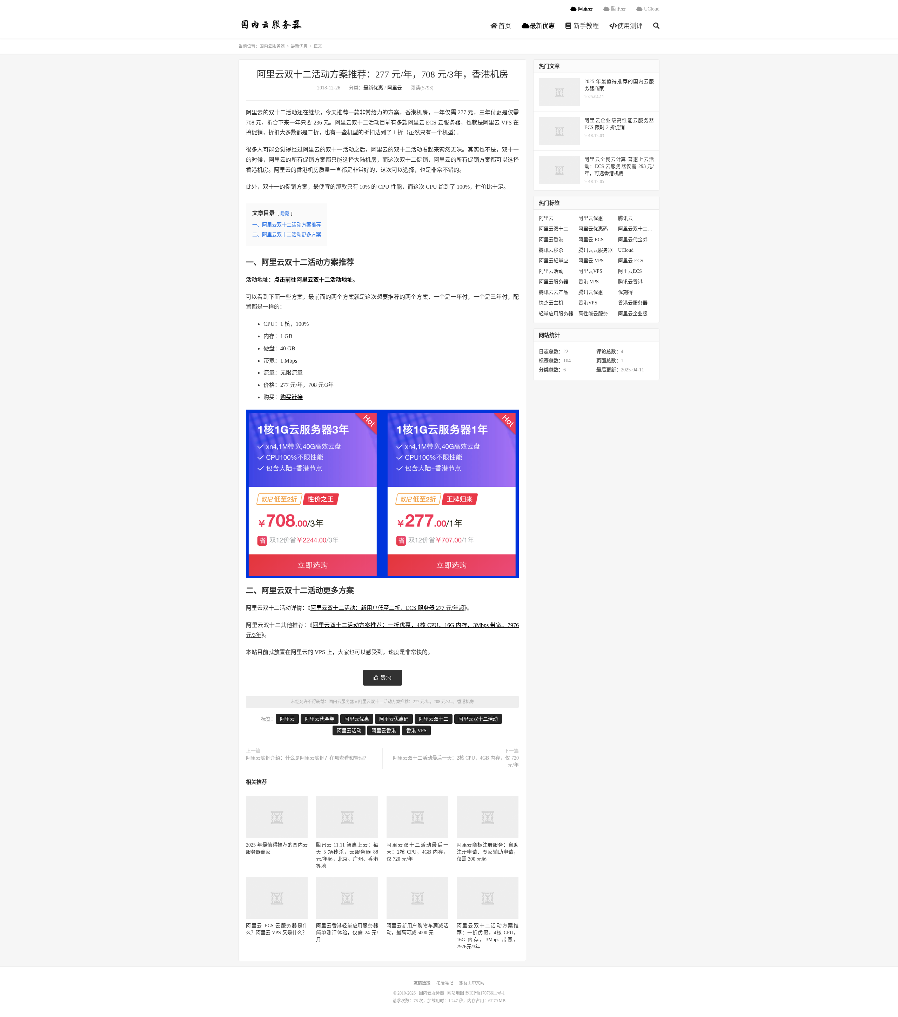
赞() (386, 677)
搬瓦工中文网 (471, 983)
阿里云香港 (383, 730)
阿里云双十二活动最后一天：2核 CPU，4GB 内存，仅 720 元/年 (456, 761)
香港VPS (587, 302)
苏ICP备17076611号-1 (485, 993)
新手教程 (585, 25)
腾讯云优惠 (590, 292)
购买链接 (291, 397)
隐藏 (284, 213)
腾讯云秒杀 (551, 250)
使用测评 (629, 25)
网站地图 (455, 993)
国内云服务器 (271, 25)
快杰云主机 (551, 302)
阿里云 (585, 9)
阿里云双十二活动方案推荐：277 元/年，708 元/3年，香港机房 (382, 74)
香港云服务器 (633, 302)
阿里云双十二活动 (478, 719)
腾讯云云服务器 (595, 250)
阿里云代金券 (319, 719)
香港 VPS (416, 730)
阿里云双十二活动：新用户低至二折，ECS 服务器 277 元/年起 (387, 608)
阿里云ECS (630, 271)
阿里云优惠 (356, 719)
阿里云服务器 (553, 281)
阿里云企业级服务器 (636, 313)
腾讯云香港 (630, 281)
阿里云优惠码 (394, 719)
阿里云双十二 (433, 719)
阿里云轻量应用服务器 (557, 260)
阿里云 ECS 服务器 (596, 239)
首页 (504, 25)
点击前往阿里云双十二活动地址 (313, 280)
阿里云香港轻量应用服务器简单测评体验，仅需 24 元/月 (347, 932)
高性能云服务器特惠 (596, 313)
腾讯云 (618, 9)
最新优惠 (541, 25)
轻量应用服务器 (556, 313)
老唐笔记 (444, 983)
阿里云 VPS (591, 260)
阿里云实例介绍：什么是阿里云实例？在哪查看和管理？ (307, 758)
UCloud (651, 9)
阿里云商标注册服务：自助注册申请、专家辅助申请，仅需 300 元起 (487, 852)
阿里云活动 (349, 730)
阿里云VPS (590, 271)
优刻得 (625, 292)
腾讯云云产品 (553, 292)
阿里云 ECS (630, 260)
